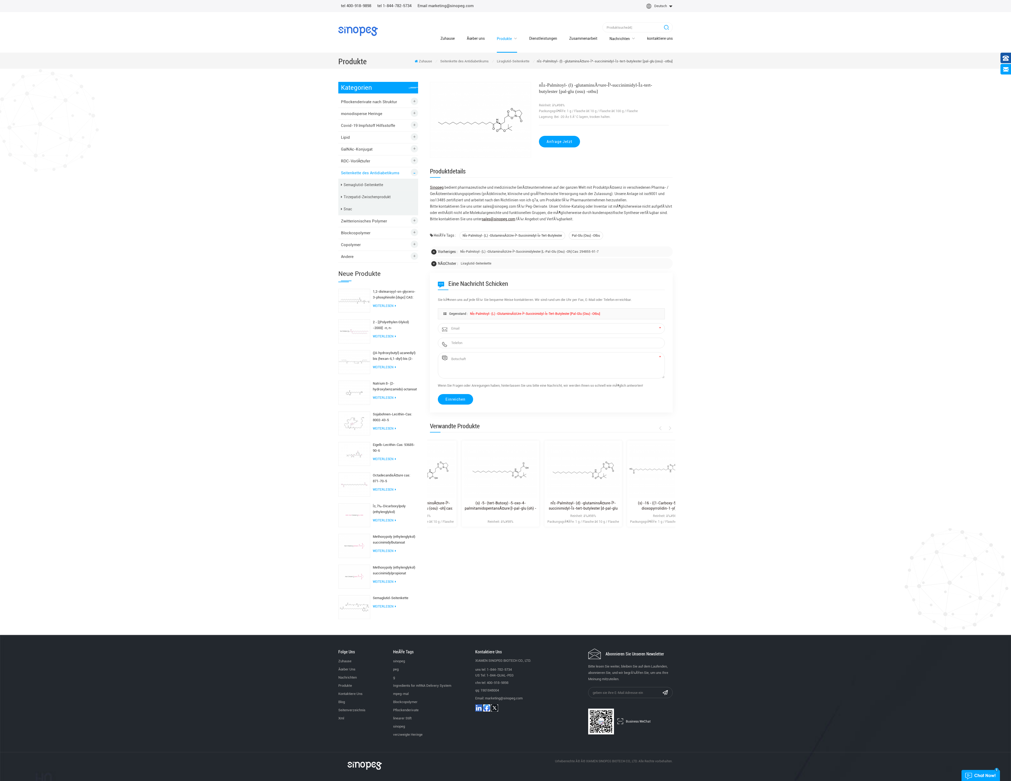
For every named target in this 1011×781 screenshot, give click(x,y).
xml (341, 718)
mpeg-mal (401, 694)
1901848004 (489, 690)
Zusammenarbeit (583, 38)
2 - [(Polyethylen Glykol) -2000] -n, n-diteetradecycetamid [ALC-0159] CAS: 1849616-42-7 (393, 325)
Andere (347, 256)
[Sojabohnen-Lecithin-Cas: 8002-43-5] (354, 423)
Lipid (345, 137)
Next (669, 428)
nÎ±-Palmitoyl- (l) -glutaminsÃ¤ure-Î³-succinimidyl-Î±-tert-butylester (512, 235)
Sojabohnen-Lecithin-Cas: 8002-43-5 (392, 417)
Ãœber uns (476, 38)
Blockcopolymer (355, 233)
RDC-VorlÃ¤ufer (355, 161)
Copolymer (351, 244)
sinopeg (399, 661)
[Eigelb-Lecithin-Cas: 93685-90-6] (354, 453)
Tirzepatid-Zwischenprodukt (367, 197)
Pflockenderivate (406, 710)
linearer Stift (402, 718)
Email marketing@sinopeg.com (446, 5)
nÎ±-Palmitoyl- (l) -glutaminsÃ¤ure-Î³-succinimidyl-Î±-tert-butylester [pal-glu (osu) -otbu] (535, 314)
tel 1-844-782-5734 (394, 5)
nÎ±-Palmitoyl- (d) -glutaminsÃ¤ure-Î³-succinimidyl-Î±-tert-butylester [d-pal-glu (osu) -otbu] (551, 506)
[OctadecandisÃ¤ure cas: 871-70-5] (354, 484)
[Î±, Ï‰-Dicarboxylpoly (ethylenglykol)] (354, 515)
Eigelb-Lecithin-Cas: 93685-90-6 (394, 447)
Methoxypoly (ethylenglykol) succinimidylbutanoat (394, 539)
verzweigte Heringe (408, 735)
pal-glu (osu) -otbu (586, 235)
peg (396, 669)
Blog (341, 702)
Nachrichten (619, 39)
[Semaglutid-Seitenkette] (354, 607)
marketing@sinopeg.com (504, 698)
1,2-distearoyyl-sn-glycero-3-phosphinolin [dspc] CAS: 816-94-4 (394, 295)
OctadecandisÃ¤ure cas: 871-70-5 (391, 478)
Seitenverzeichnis (351, 710)
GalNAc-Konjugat (357, 149)
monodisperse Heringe (361, 113)
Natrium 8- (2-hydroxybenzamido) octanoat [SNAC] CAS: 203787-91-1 (395, 386)
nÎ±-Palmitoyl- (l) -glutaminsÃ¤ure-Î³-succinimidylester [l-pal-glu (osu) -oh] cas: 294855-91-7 (529, 251)
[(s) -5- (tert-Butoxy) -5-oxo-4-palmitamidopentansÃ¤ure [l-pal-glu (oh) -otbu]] (468, 470)
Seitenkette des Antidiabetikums (464, 61)
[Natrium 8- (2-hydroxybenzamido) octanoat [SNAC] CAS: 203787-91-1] (354, 392)
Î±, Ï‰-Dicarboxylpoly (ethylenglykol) (389, 509)
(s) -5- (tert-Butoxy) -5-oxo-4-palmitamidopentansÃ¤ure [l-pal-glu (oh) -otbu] (468, 506)
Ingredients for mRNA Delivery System (422, 686)
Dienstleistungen (543, 38)
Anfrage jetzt (559, 142)
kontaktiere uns (660, 38)
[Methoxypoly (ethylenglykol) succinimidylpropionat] (354, 576)
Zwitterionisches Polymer (364, 221)
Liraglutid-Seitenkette (513, 61)
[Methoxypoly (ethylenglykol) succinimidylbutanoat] (354, 546)
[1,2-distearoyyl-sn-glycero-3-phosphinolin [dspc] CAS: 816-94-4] (354, 300)
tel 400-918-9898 (356, 5)
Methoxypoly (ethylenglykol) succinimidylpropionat (394, 570)
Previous (661, 428)
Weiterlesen (383, 306)
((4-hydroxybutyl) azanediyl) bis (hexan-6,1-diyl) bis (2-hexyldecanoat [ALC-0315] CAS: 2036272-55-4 (394, 356)
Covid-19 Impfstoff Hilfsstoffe (368, 125)
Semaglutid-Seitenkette (363, 185)
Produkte (504, 39)
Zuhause (447, 38)
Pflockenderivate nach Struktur (369, 102)
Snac (348, 209)
